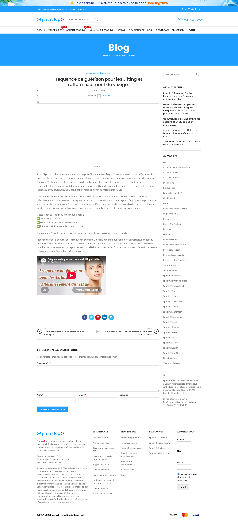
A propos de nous (101, 442)
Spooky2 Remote (171, 342)
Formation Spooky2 (172, 193)
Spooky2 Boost (170, 291)
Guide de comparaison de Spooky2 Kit (103, 457)
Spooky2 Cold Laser (172, 301)
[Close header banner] (234, 3)
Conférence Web (171, 172)
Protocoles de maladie (173, 254)
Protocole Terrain (171, 249)
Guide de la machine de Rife (103, 449)
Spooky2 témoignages (131, 448)
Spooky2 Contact (171, 306)
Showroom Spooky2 (102, 493)
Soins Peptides (170, 270)
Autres (166, 162)
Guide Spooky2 (170, 198)
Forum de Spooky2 (130, 437)
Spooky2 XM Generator (174, 353)
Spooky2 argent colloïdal (175, 280)
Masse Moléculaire (172, 224)
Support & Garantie (102, 464)
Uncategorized (170, 358)
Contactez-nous (100, 488)
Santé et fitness (170, 265)
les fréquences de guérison (123, 55)
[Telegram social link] (111, 317)
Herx (165, 203)
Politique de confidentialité (128, 463)
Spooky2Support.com (159, 442)
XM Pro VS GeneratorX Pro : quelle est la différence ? (181, 143)
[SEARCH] (96, 19)
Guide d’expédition (102, 469)
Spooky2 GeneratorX (173, 311)
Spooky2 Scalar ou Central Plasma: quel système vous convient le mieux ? (178, 96)
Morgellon (168, 234)
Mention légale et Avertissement (129, 454)
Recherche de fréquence (174, 260)
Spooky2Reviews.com (159, 448)
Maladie (167, 218)
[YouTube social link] (192, 9)
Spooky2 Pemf (170, 322)
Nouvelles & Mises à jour (174, 244)
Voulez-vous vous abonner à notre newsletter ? (187, 476)
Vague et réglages (171, 363)
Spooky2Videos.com (159, 453)
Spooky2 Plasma (171, 327)
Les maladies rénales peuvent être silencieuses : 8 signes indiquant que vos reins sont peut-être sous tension (179, 109)
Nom (40, 394)
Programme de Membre (104, 474)
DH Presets (168, 182)
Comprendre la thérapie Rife (176, 167)
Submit (183, 487)
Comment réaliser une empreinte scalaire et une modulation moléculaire (181, 122)
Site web (124, 394)
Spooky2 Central (171, 296)
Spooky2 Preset (170, 332)
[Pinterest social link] (98, 317)
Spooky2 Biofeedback (173, 286)
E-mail (82, 394)
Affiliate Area (127, 469)
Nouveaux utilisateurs (173, 239)
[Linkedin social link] (196, 9)
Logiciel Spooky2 (171, 213)
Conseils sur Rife (171, 177)
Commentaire (44, 363)
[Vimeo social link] (199, 9)
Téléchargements (129, 442)
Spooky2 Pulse (170, 337)
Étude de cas (169, 187)
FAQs (123, 474)
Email (180, 462)
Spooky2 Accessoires (173, 275)
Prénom (181, 439)
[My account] (179, 19)
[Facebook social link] (182, 9)
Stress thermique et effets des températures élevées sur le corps (180, 133)
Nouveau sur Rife (101, 437)
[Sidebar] (3, 523)
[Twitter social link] (185, 9)
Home (105, 55)
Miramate (168, 229)
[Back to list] (98, 331)
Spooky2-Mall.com (158, 437)
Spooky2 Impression (172, 316)
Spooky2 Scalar (170, 347)
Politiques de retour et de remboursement (103, 481)
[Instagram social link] (189, 9)
